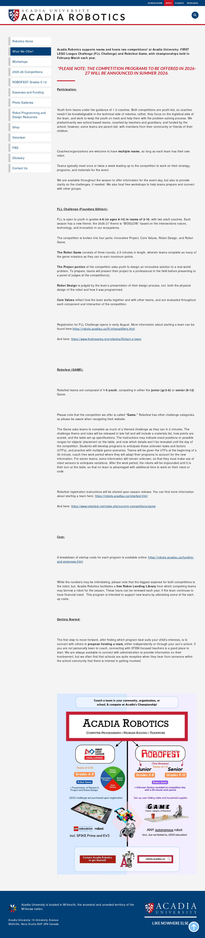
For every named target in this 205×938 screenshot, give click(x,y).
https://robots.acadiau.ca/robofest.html (121, 496)
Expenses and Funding (28, 92)
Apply (169, 3)
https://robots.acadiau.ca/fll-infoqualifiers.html (104, 329)
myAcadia (192, 3)
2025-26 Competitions (27, 72)
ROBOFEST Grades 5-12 (29, 82)
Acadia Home (155, 3)
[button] (195, 15)
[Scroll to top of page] (194, 927)
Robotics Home (22, 41)
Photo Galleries (22, 102)
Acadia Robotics (74, 16)
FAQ (15, 148)
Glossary (18, 158)
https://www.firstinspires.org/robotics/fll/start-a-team (106, 339)
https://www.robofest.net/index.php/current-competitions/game (113, 506)
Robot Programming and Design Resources (29, 115)
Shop (15, 127)
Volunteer (18, 137)
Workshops (20, 62)
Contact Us (19, 168)
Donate (179, 3)
